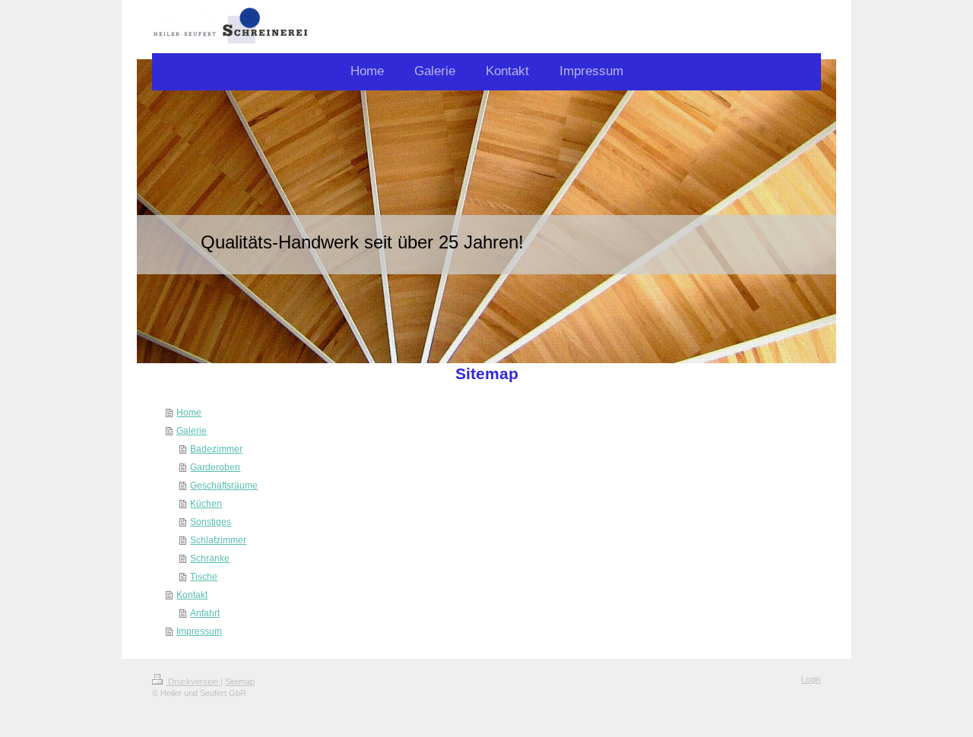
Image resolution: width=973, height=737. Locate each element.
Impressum (199, 631)
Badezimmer (216, 449)
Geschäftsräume (224, 485)
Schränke (210, 558)
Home (188, 412)
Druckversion (193, 681)
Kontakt (192, 595)
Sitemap (240, 681)
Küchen (206, 503)
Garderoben (215, 467)
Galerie (191, 430)
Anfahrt (205, 613)
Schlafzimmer (218, 540)
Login (811, 679)
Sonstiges (210, 522)
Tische (203, 576)
